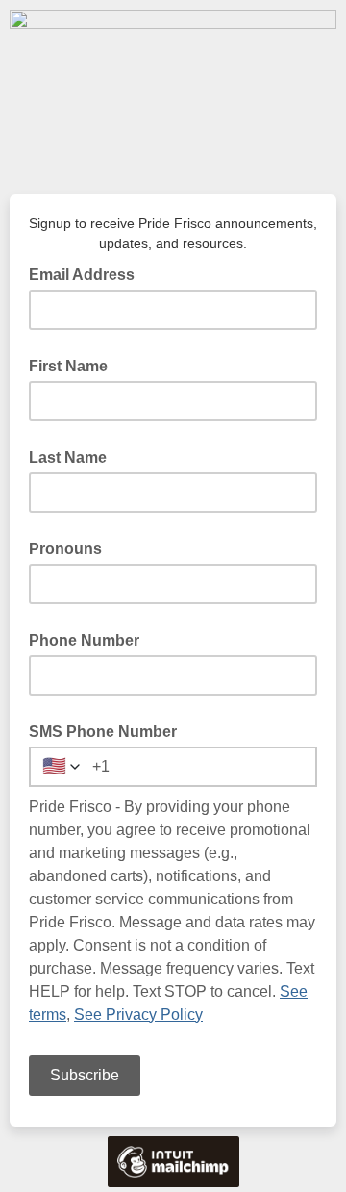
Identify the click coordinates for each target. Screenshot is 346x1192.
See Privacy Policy (138, 1014)
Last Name (68, 457)
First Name (68, 366)
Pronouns (65, 549)
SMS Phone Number (103, 731)
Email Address (87, 273)
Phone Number (84, 640)
